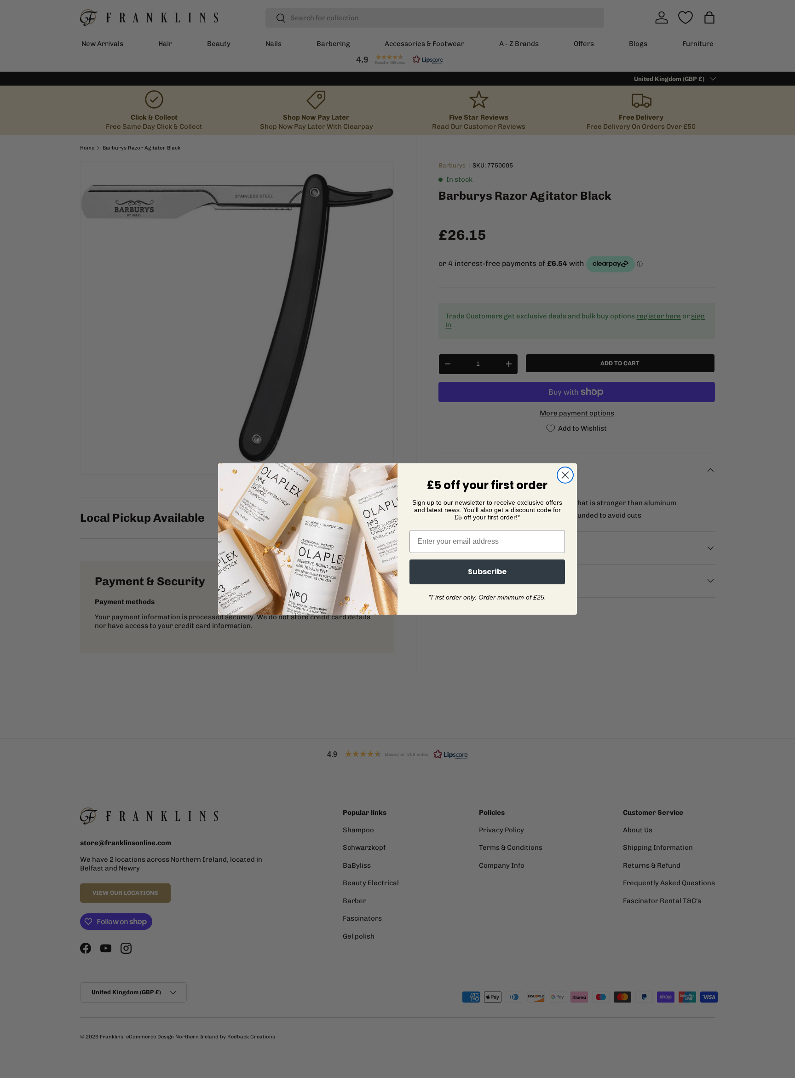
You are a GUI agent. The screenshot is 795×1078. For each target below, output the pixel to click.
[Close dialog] (565, 475)
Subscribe (487, 571)
